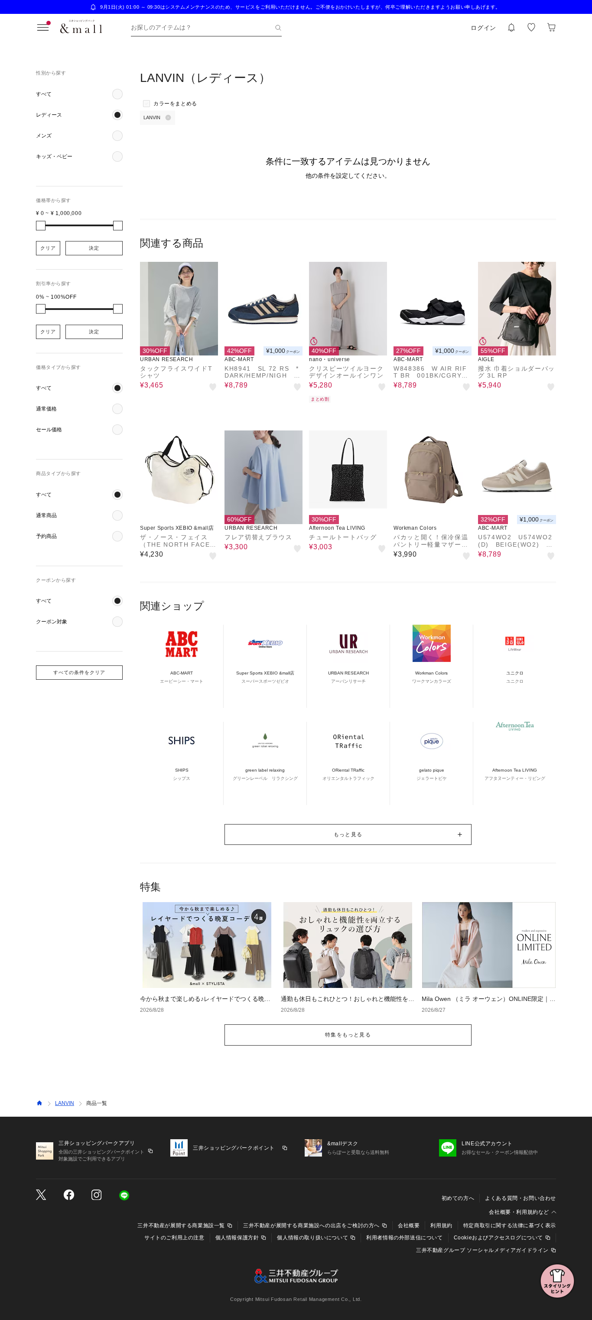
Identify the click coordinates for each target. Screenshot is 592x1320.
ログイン (483, 28)
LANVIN (64, 1103)
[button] (79, 94)
